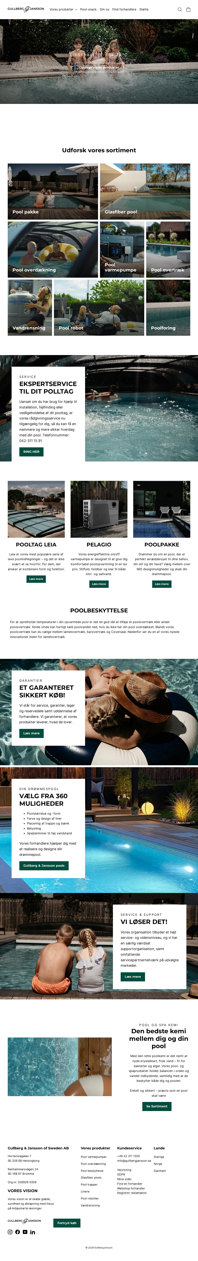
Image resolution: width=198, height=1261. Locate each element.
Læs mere (36, 579)
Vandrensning (90, 1205)
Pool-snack (88, 9)
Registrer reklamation (132, 1193)
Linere (85, 1191)
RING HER (31, 452)
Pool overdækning (93, 1164)
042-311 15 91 (30, 441)
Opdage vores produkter (99, 67)
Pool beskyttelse (92, 1171)
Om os (104, 9)
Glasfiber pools (91, 1177)
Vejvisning (124, 1170)
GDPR (121, 1174)
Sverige (159, 1157)
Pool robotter (90, 1198)
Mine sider (124, 1179)
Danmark (160, 1171)
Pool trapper (89, 1184)
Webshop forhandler (131, 1188)
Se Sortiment (156, 1106)
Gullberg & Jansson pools (44, 865)
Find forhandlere (124, 9)
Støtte (143, 9)
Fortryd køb (66, 1223)
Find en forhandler (130, 1184)
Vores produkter (62, 9)
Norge (158, 1164)
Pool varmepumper (94, 1157)
